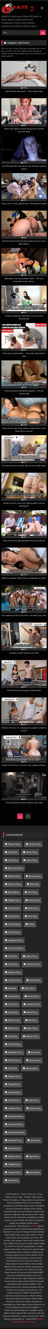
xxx (41, 1307)
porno (33, 1322)
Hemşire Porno (14, 980)
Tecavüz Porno (14, 1092)
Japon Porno (13, 996)
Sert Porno (12, 1068)
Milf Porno (32, 1020)
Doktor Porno (34, 900)
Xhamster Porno (15, 1140)
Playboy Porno (32, 1036)
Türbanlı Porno (14, 1108)
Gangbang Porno (15, 940)
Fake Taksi (32, 916)
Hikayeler (12, 988)
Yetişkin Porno (14, 1164)
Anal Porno (12, 852)
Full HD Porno (14, 932)
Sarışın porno (35, 1060)
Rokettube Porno (15, 1052)
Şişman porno (31, 1068)
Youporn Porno (14, 1172)
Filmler (31, 924)
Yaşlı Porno (34, 1156)
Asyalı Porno (31, 860)
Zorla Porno (13, 1180)
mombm (33, 1226)
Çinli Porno (32, 892)
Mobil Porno (13, 1028)
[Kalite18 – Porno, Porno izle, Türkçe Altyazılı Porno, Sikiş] (19, 8)
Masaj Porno (32, 1012)
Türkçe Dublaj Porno (20, 1322)
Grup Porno (13, 964)
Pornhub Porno (14, 1044)
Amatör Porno (35, 844)
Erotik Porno (33, 908)
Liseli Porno (13, 1012)
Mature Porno (14, 1020)
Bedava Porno (14, 876)
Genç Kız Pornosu (15, 948)
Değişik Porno (14, 900)
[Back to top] (40, 1321)
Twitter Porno (35, 1108)
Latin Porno (13, 1004)
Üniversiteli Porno (15, 1116)
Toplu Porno (33, 1100)
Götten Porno (31, 956)
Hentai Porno (34, 980)
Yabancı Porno (14, 1156)
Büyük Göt (34, 884)
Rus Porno (35, 1052)
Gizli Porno (12, 956)
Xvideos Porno (14, 1148)
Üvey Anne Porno (15, 1124)
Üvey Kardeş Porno (16, 1132)
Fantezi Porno (14, 924)
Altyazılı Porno (14, 844)
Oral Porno (12, 1036)
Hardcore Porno (33, 964)
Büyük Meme (13, 892)
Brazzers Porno (14, 884)
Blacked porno (35, 876)
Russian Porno (14, 1060)
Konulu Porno (33, 996)
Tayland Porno (14, 1084)
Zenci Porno (34, 1172)
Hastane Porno (14, 972)
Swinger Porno (14, 1076)
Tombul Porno (14, 1100)
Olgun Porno (32, 1028)
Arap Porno (13, 860)
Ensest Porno (13, 908)
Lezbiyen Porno (33, 1004)
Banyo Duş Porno (15, 868)
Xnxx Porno (35, 1140)
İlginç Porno (30, 988)
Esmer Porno (13, 916)
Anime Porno (31, 852)
